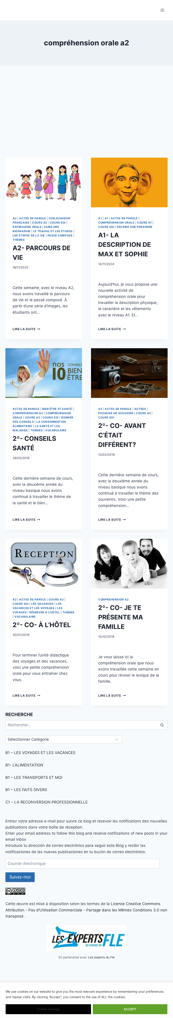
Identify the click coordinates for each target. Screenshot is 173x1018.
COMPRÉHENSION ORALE (116, 222)
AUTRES (140, 409)
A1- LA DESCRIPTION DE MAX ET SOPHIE (124, 244)
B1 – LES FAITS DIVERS (26, 789)
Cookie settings (48, 1009)
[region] (86, 1000)
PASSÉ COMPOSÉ (60, 235)
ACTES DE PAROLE (32, 218)
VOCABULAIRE (55, 430)
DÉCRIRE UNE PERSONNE (135, 227)
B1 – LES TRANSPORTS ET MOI (33, 777)
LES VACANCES (42, 603)
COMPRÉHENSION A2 (28, 413)
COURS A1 (144, 222)
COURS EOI (58, 222)
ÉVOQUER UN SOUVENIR (115, 413)
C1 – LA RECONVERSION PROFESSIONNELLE (46, 802)
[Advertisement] (86, 115)
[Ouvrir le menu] (162, 10)
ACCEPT (130, 1009)
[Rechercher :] (86, 725)
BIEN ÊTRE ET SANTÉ (57, 409)
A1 (100, 218)
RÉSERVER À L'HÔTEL (44, 612)
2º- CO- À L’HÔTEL (42, 625)
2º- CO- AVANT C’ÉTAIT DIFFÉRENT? (122, 435)
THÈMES (19, 239)
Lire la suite (26, 329)
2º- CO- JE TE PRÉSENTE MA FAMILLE (120, 617)
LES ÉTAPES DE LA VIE (29, 235)
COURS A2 (39, 222)
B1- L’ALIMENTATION (24, 765)
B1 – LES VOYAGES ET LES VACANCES (40, 752)
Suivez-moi (20, 877)
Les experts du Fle (101, 957)
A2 (14, 218)
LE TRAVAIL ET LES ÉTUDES (53, 231)
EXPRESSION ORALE (27, 227)
